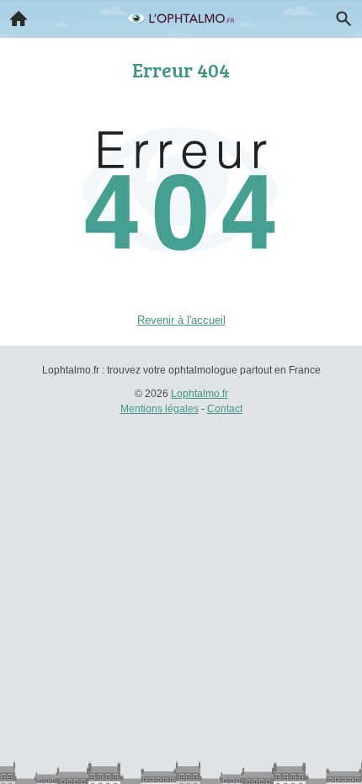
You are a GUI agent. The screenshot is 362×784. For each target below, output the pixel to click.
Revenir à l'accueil (181, 320)
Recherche (343, 18)
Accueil (18, 18)
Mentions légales (159, 409)
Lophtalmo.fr (199, 394)
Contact (224, 409)
